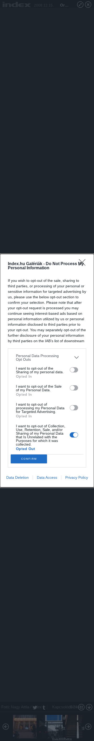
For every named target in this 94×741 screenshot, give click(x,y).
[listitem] (47, 357)
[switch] (74, 369)
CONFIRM (29, 458)
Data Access (47, 477)
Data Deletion (17, 477)
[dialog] (47, 370)
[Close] (84, 264)
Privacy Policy (76, 477)
